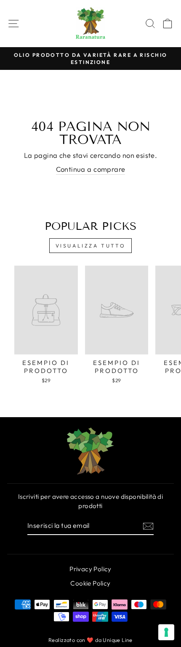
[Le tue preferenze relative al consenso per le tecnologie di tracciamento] (166, 632)
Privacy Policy (90, 569)
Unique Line (118, 639)
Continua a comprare (90, 169)
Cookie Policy (90, 583)
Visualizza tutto (91, 245)
